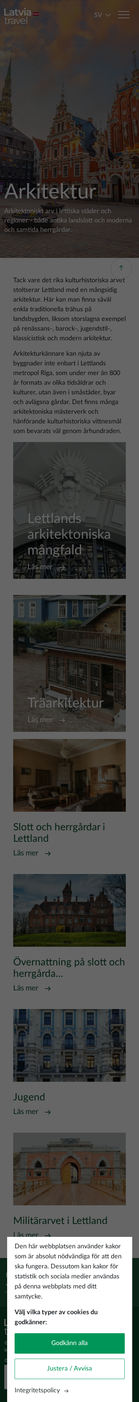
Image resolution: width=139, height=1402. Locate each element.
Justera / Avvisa (69, 1368)
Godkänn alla (69, 1343)
